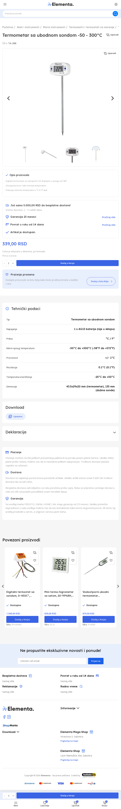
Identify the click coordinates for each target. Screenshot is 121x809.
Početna (7, 27)
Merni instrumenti (54, 27)
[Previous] (8, 98)
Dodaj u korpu (67, 263)
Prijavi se (95, 661)
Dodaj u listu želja (100, 281)
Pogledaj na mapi (69, 759)
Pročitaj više (108, 217)
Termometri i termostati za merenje (91, 27)
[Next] (112, 98)
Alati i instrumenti (28, 27)
